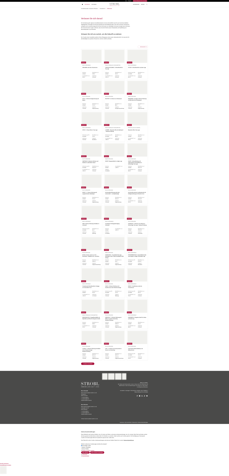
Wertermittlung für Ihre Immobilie (140, 0)
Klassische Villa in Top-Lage (134, 130)
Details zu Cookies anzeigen (88, 450)
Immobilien (122, 390)
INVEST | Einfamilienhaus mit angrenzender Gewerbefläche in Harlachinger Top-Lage (135, 163)
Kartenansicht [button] (142, 46)
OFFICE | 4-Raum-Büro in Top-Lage (89, 130)
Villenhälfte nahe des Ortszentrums (89, 67)
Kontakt (138, 390)
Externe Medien (85, 448)
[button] (137, 396)
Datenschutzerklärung (129, 440)
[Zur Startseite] (114, 4)
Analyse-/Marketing (86, 447)
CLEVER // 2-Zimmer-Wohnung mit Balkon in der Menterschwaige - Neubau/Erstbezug (91, 350)
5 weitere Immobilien (87, 363)
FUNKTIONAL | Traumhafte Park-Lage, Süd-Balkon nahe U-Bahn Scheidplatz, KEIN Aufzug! (114, 256)
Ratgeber (130, 0)
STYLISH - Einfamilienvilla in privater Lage (137, 67)
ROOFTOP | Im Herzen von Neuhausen (113, 98)
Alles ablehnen (85, 452)
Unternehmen (133, 390)
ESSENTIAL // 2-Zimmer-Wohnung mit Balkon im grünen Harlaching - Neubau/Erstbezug (113, 319)
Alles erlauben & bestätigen (97, 452)
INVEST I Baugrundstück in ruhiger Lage (113, 161)
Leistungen (127, 390)
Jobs (126, 0)
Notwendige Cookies (86, 445)
